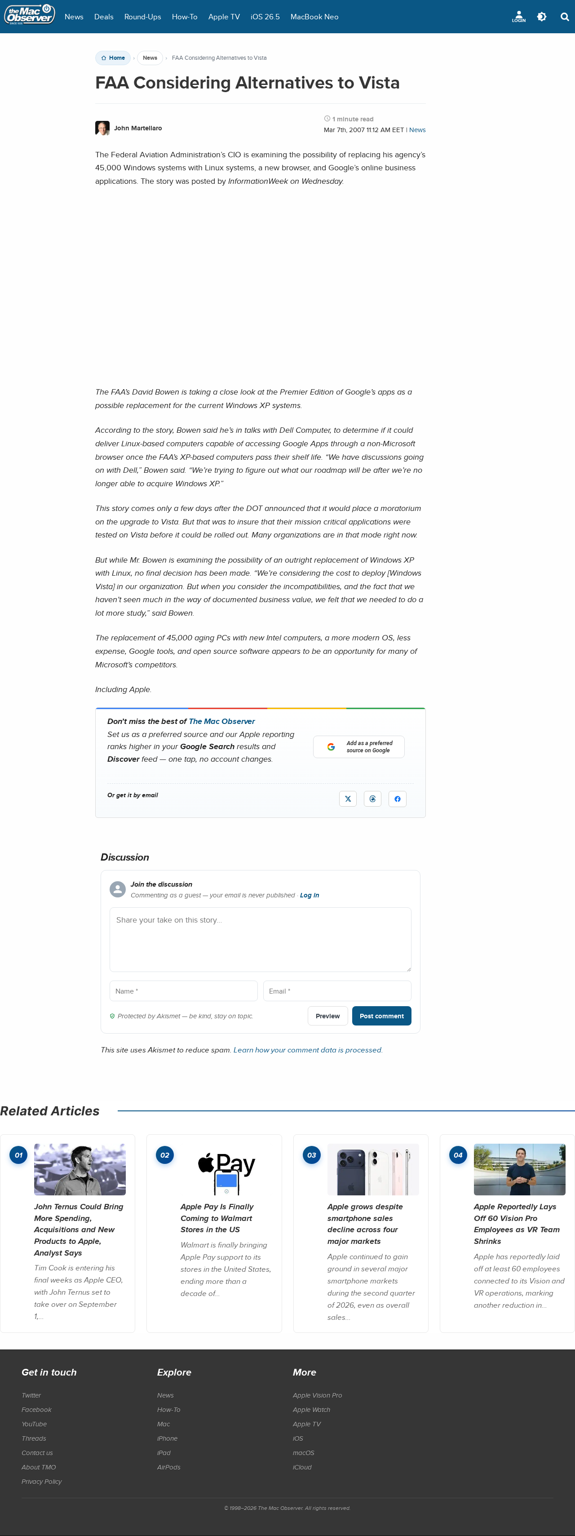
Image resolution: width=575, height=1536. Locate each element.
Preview (328, 1016)
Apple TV (224, 16)
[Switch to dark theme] (542, 16)
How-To (185, 16)
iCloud (302, 1467)
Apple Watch (311, 1409)
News (74, 16)
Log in (309, 895)
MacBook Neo (315, 16)
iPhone (167, 1438)
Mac (163, 1424)
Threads (34, 1438)
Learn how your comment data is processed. (308, 1049)
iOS (298, 1438)
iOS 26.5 (265, 16)
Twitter (31, 1395)
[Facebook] (398, 799)
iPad (164, 1452)
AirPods (169, 1467)
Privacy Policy (42, 1481)
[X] (348, 799)
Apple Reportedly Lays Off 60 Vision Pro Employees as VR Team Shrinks (517, 1223)
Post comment (382, 1016)
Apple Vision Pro (317, 1395)
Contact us (37, 1452)
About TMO (39, 1467)
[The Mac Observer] (29, 16)
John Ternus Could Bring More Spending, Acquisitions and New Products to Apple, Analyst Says (79, 1229)
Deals (104, 16)
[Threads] (372, 799)
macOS (303, 1452)
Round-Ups (142, 16)
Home (117, 58)
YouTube (34, 1424)
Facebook (37, 1409)
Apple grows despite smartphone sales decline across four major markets (365, 1223)
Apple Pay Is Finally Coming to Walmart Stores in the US (217, 1217)
